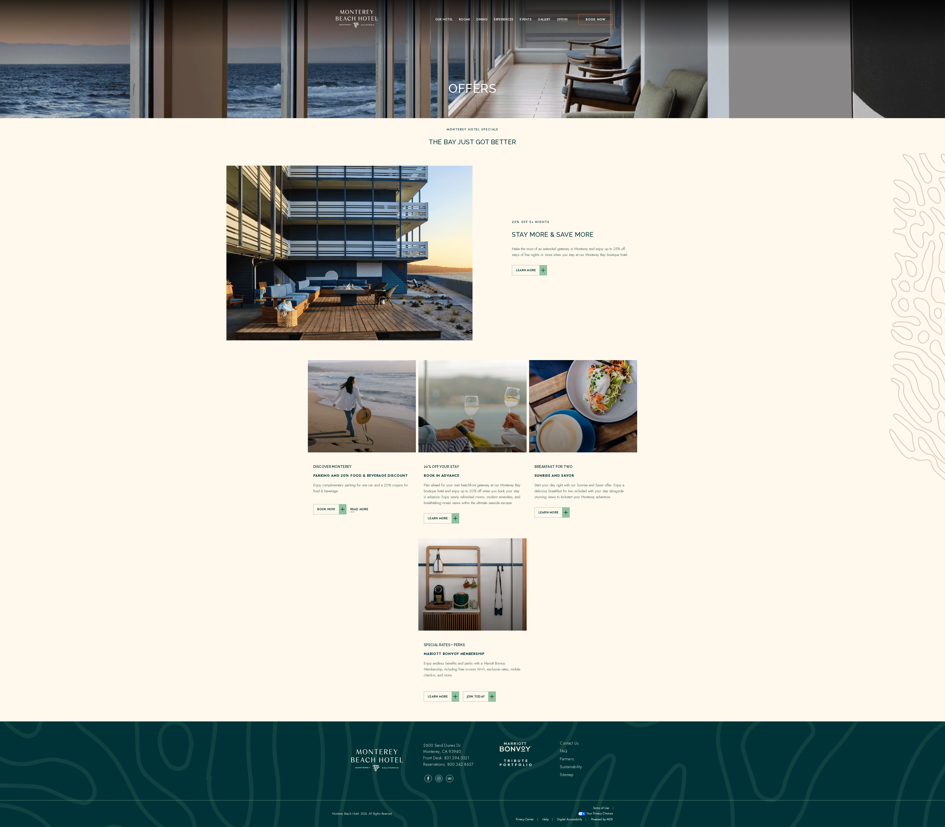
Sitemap (566, 775)
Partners (567, 759)
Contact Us (569, 743)
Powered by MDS (602, 819)
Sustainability (571, 767)
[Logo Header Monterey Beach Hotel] (356, 19)
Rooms (464, 19)
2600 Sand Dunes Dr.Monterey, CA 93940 (442, 749)
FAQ (563, 751)
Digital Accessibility (569, 819)
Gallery (544, 19)
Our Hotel (444, 19)
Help (546, 819)
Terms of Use (601, 808)
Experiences (504, 19)
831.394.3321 (456, 758)
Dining (481, 19)
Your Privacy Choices (599, 813)
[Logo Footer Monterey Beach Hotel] (377, 761)
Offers (562, 19)
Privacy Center (525, 819)
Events (525, 19)
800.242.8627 (460, 764)
